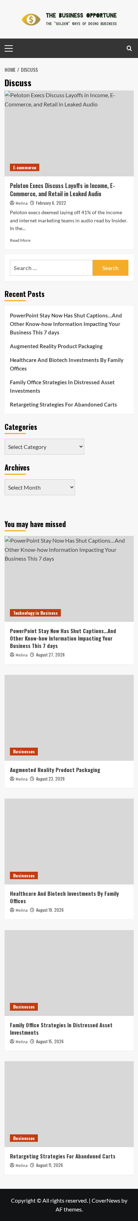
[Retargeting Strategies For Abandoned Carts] (69, 1104)
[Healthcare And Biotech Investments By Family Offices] (69, 841)
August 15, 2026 (50, 1041)
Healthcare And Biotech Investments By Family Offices (66, 364)
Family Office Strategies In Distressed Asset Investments (62, 386)
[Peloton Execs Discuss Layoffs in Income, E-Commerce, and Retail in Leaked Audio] (69, 133)
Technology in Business (35, 613)
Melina (22, 203)
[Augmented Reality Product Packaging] (69, 718)
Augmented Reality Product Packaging (56, 346)
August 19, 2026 (50, 910)
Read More (20, 240)
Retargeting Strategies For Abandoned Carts (63, 404)
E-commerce (24, 167)
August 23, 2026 (50, 779)
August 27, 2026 (50, 655)
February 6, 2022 (51, 203)
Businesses (24, 751)
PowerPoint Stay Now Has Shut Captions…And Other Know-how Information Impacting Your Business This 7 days (66, 323)
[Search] (129, 48)
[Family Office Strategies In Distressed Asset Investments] (69, 973)
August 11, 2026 (49, 1165)
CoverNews (106, 1200)
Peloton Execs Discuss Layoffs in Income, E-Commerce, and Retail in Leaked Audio (62, 189)
